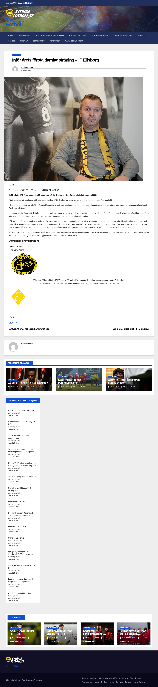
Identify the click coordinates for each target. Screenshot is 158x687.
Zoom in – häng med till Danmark (28, 382)
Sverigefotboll (28, 67)
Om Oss (11, 41)
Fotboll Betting (77, 35)
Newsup (29, 680)
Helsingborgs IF (16, 627)
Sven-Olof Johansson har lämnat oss (30, 329)
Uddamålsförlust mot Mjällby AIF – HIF (59, 632)
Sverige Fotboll (15, 22)
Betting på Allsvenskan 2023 (50, 35)
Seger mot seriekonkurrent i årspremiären (93, 633)
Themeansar (38, 680)
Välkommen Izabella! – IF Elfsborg (130, 329)
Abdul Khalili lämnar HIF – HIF (21, 410)
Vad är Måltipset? (74, 41)
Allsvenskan (25, 35)
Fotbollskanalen (99, 35)
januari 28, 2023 (129, 638)
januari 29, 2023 (19, 638)
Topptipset (55, 41)
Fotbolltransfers (122, 35)
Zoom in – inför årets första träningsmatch (124, 381)
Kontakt (141, 35)
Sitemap (24, 41)
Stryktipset (39, 41)
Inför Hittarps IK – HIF (17, 502)
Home (10, 35)
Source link (13, 323)
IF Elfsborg (17, 55)
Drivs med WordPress (13, 680)
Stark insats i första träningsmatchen (69, 381)
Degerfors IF (124, 627)
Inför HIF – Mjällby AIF (17, 527)
